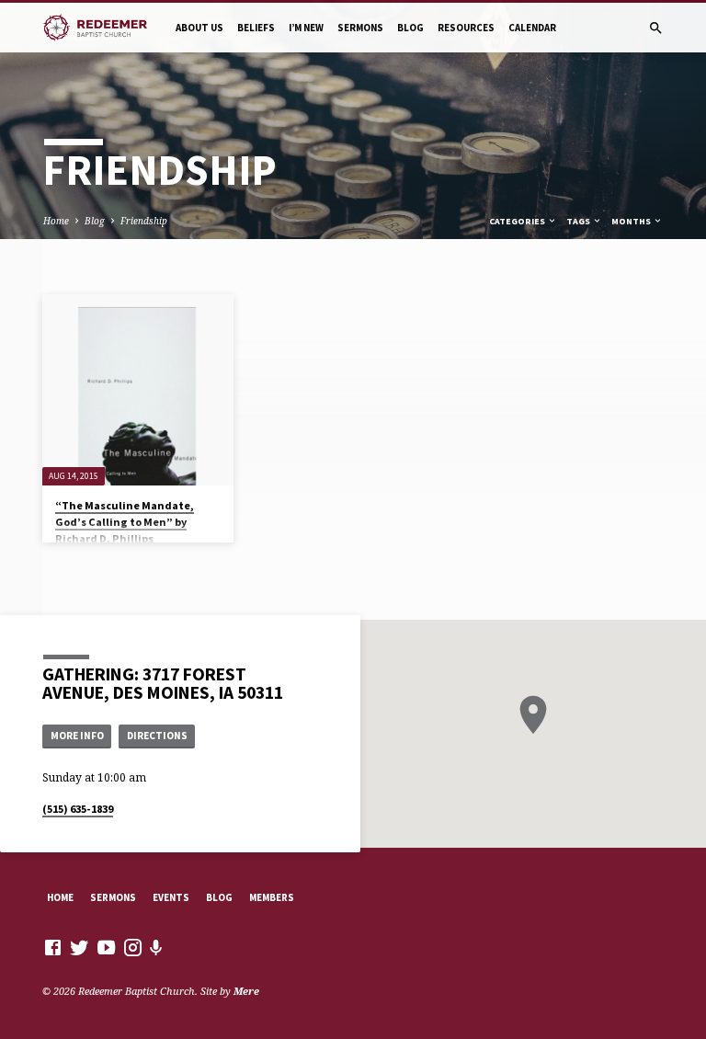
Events (171, 897)
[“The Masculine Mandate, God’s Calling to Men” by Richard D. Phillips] (137, 389)
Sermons (360, 27)
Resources (466, 27)
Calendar (532, 27)
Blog (410, 27)
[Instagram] (132, 947)
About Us (199, 27)
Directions (157, 735)
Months (632, 221)
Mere (246, 991)
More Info (77, 735)
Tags (579, 221)
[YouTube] (106, 947)
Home (56, 220)
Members (271, 897)
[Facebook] (52, 947)
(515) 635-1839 (77, 809)
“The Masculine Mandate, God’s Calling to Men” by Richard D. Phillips (124, 521)
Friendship (143, 220)
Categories (518, 221)
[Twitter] (79, 947)
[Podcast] (156, 947)
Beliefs (256, 27)
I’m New (306, 27)
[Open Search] (656, 28)
